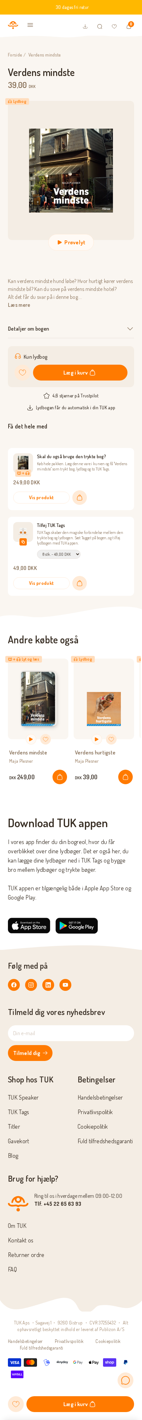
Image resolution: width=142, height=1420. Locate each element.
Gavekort (18, 1141)
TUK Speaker (23, 1097)
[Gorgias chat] (125, 1380)
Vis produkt (41, 497)
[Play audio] (31, 739)
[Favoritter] (114, 26)
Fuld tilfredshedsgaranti (105, 1141)
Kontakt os (20, 1240)
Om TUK (17, 1225)
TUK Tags (18, 1112)
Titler (14, 1126)
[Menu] (30, 25)
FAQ (12, 1269)
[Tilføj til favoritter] (22, 373)
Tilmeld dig (27, 1053)
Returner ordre (26, 1254)
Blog (13, 1155)
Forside (15, 55)
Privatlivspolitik (95, 1112)
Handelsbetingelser (100, 1097)
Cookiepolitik (93, 1126)
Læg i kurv (75, 372)
